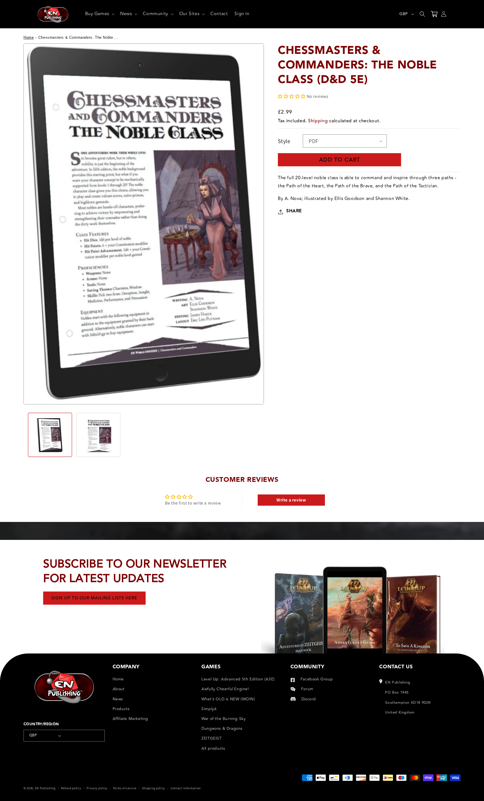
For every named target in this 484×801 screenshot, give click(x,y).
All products (213, 748)
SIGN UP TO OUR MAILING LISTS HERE (94, 598)
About (119, 689)
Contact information (186, 788)
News (118, 699)
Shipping (318, 121)
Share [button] (294, 211)
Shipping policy (153, 788)
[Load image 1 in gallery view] (50, 435)
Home (29, 37)
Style (284, 141)
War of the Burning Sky (223, 719)
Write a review (291, 500)
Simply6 (209, 709)
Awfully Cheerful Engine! (225, 689)
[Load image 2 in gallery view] (98, 435)
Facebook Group (317, 679)
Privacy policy (97, 788)
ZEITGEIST (211, 738)
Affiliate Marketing (130, 719)
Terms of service (124, 788)
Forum (307, 689)
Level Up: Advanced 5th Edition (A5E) (238, 679)
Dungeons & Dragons (222, 728)
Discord (308, 699)
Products (121, 709)
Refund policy (71, 788)
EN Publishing (45, 788)
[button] (99, 14)
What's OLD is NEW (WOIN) (228, 699)
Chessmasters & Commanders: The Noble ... (78, 37)
